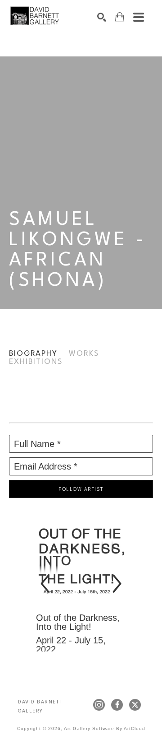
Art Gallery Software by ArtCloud (104, 728)
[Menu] (138, 17)
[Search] (101, 17)
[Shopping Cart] (119, 17)
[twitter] (135, 705)
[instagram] (99, 705)
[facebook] (117, 705)
